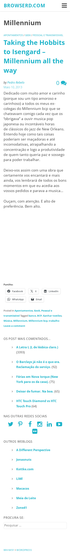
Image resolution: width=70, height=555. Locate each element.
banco (32, 315)
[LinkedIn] (49, 424)
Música (8, 320)
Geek (28, 35)
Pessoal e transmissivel (48, 35)
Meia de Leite (26, 498)
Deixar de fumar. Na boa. (35, 391)
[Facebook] (30, 424)
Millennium (20, 320)
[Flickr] (34, 431)
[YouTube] (59, 424)
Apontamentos (13, 35)
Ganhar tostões (52, 315)
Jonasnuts (23, 459)
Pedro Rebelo (15, 82)
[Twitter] (10, 424)
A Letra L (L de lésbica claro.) (37, 347)
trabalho (54, 320)
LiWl (19, 479)
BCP (39, 315)
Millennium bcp (38, 320)
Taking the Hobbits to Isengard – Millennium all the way (34, 56)
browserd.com (24, 5)
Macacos (22, 488)
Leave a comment (14, 325)
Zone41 (21, 508)
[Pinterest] (20, 424)
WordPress (24, 550)
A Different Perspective (33, 450)
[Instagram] (39, 424)
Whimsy (9, 550)
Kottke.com (25, 469)
